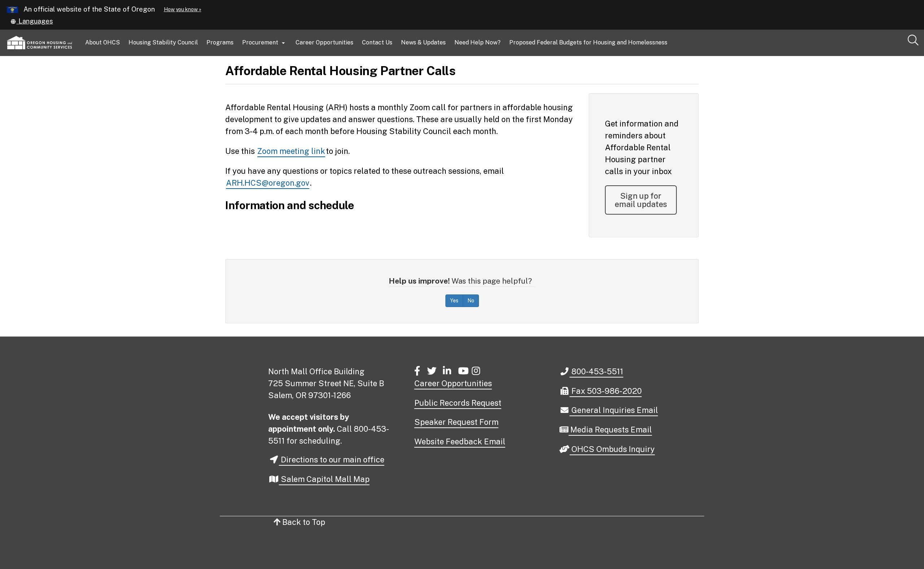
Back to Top (302, 522)
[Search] (913, 40)
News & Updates (423, 42)
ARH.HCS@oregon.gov (267, 182)
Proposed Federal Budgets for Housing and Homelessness (588, 42)
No (470, 300)
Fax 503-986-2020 (605, 391)
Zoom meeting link (291, 151)
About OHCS (102, 42)
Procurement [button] (264, 43)
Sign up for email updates (641, 199)
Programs (220, 42)
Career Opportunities (324, 42)
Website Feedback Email (459, 441)
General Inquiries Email (613, 410)
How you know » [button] (182, 9)
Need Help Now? (477, 42)
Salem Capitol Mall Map (324, 479)
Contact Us (377, 42)
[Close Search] (821, 56)
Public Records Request (457, 403)
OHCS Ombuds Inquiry (612, 449)
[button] (31, 21)
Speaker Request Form (456, 422)
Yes (454, 300)
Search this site (123, 73)
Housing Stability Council (163, 42)
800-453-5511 (596, 371)
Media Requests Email (610, 430)
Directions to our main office (331, 459)
